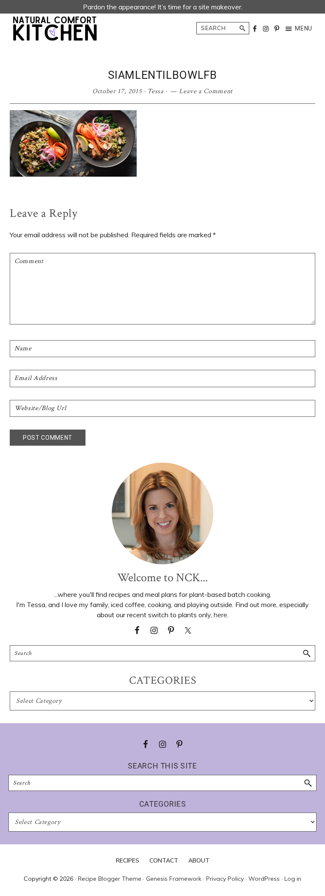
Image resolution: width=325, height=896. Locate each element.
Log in (292, 878)
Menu (303, 28)
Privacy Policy (225, 878)
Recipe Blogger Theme (109, 878)
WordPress (264, 878)
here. (221, 614)
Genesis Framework (173, 878)
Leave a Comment (206, 91)
